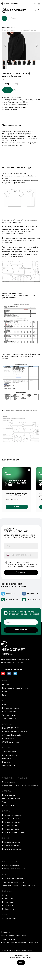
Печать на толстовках (11, 822)
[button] (35, 10)
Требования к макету (10, 715)
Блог (4, 704)
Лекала (13, 27)
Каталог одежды (8, 795)
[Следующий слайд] (37, 46)
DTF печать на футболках (12, 878)
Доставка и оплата (9, 755)
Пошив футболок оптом (12, 845)
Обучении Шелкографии (12, 735)
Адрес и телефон (9, 751)
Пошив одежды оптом (11, 842)
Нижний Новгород (11, 3)
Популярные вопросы (10, 708)
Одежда (6, 791)
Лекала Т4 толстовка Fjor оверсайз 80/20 (19, 30)
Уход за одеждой (9, 718)
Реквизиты (6, 758)
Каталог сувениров (10, 782)
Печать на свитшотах (10, 825)
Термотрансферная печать (13, 882)
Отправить (21, 572)
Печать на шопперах (10, 829)
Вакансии (6, 762)
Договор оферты (8, 939)
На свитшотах (8, 905)
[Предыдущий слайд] (5, 46)
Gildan (4, 802)
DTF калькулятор (9, 738)
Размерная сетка (9, 711)
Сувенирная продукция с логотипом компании (20, 785)
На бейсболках (8, 909)
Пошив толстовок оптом (12, 849)
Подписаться (21, 630)
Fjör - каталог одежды (11, 798)
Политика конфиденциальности (13, 935)
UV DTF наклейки (9, 918)
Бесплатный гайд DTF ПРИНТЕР (15, 731)
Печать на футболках (10, 818)
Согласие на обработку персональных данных (19, 942)
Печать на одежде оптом (12, 815)
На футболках (8, 898)
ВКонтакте (32, 593)
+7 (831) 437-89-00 (13, 599)
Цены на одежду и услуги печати (15, 688)
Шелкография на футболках (13, 869)
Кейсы (4, 691)
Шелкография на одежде (12, 865)
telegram (10, 593)
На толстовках (8, 902)
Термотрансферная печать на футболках (19, 885)
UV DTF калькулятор (10, 742)
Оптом (4, 895)
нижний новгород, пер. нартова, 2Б (15, 659)
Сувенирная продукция (15, 778)
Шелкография (9, 861)
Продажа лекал (8, 805)
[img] (2, 3)
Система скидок (8, 765)
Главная (5, 27)
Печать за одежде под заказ (13, 832)
